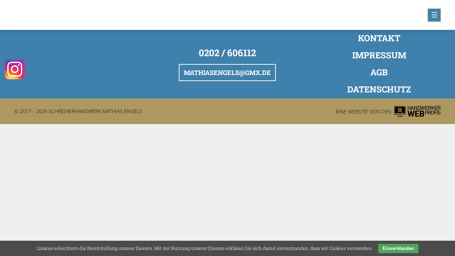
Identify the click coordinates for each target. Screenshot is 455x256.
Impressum (379, 55)
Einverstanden (398, 248)
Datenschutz (379, 89)
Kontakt (379, 38)
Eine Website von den (363, 111)
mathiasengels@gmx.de (227, 72)
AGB (379, 72)
